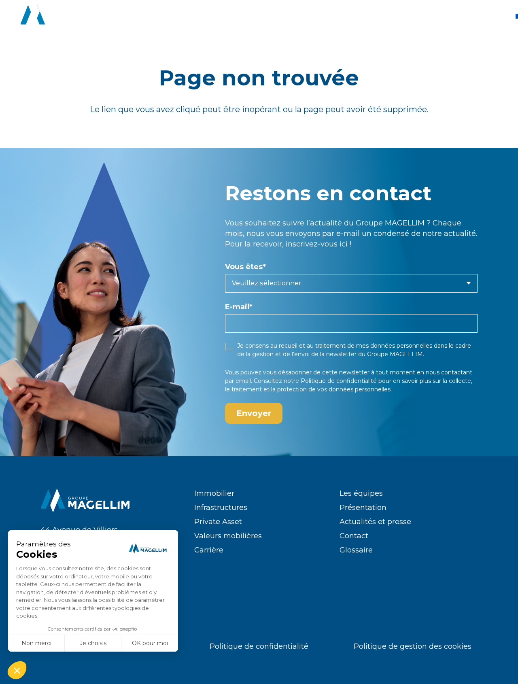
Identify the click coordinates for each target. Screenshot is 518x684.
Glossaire (356, 550)
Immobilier (214, 493)
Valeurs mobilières (228, 535)
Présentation (363, 507)
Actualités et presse (375, 521)
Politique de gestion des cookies (412, 646)
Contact (354, 535)
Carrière (208, 550)
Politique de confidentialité (339, 380)
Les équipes (361, 493)
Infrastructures (220, 507)
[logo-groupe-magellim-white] (65, 16)
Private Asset (218, 521)
